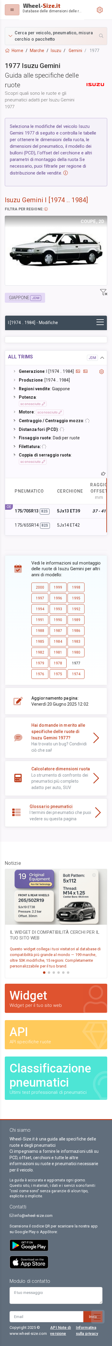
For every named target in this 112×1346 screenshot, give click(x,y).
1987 (58, 631)
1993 (58, 609)
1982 (40, 652)
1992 (76, 609)
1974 (76, 674)
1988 (40, 631)
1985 (40, 641)
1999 (58, 587)
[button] (56, 36)
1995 (76, 598)
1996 (58, 598)
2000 (40, 587)
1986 (76, 631)
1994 (40, 609)
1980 (76, 652)
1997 (40, 598)
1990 (58, 620)
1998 (76, 587)
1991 (40, 620)
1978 (58, 663)
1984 (58, 641)
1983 (76, 641)
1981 (58, 652)
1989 (76, 620)
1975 (58, 674)
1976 (40, 674)
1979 (40, 663)
